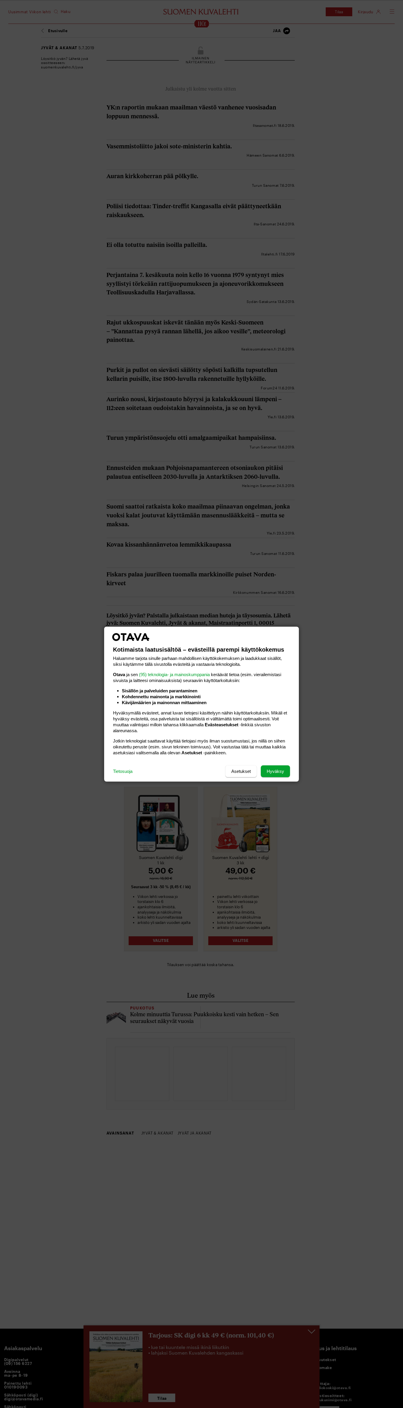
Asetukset (241, 770)
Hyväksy (275, 770)
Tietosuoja (122, 770)
